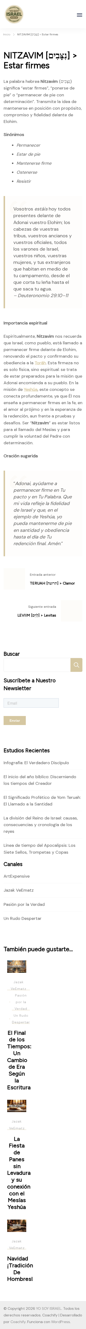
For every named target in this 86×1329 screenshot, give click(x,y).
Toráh (40, 363)
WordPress (60, 1321)
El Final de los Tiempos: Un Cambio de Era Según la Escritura (19, 1060)
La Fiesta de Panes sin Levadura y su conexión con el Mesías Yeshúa (19, 1172)
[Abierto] (79, 15)
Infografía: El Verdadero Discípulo (36, 763)
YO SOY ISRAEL (48, 1308)
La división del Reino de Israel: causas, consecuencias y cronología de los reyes (41, 824)
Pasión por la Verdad (24, 904)
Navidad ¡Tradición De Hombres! (20, 1268)
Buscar (12, 654)
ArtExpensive (17, 876)
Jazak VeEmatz (19, 890)
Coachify (18, 1321)
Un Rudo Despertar (23, 918)
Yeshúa (31, 389)
